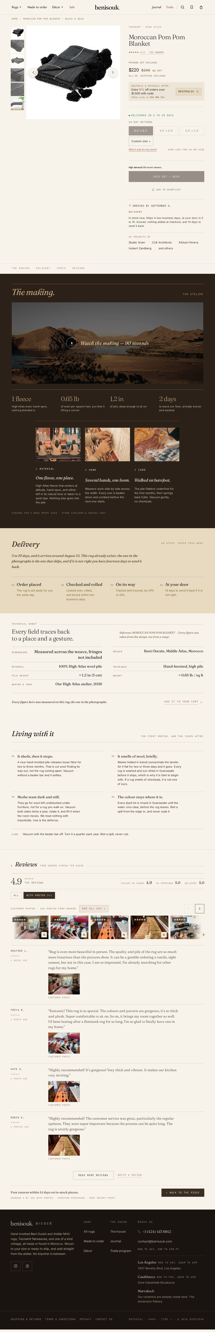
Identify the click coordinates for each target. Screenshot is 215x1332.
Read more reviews (93, 1175)
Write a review (130, 1174)
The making (21, 268)
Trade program (120, 1251)
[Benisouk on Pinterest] (27, 1266)
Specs (61, 268)
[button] (182, 7)
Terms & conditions (60, 1319)
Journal (115, 1241)
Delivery (43, 268)
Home (15, 18)
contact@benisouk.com (155, 1241)
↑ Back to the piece (183, 1192)
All (16, 895)
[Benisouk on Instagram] (15, 1266)
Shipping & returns (26, 1319)
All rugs (89, 1231)
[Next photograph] (113, 72)
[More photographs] (199, 908)
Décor (88, 1251)
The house (118, 1231)
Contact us (104, 1319)
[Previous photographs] (188, 908)
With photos (39, 895)
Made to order (94, 1241)
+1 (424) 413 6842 (157, 1231)
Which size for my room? (143, 149)
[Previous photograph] (33, 72)
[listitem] (18, 32)
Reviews (78, 268)
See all (93, 909)
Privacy (86, 1319)
